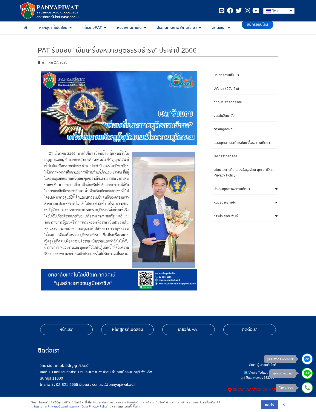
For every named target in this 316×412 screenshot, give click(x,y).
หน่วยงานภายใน (129, 27)
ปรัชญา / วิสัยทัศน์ (226, 88)
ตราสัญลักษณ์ (224, 129)
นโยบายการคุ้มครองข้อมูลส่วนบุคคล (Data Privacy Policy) (70, 406)
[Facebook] (230, 11)
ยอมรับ (269, 404)
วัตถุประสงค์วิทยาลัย (228, 102)
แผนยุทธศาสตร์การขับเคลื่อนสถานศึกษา (242, 142)
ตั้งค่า (136, 406)
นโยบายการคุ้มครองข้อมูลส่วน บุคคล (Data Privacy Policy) (244, 172)
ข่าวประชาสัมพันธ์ (226, 216)
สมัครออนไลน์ (257, 27)
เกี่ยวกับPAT (92, 27)
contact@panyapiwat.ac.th (115, 384)
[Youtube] (256, 11)
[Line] (221, 11)
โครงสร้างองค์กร (226, 156)
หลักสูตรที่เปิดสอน (53, 27)
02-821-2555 (67, 384)
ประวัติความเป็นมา (226, 75)
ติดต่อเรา (218, 27)
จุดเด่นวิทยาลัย (224, 115)
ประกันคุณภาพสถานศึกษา (177, 27)
